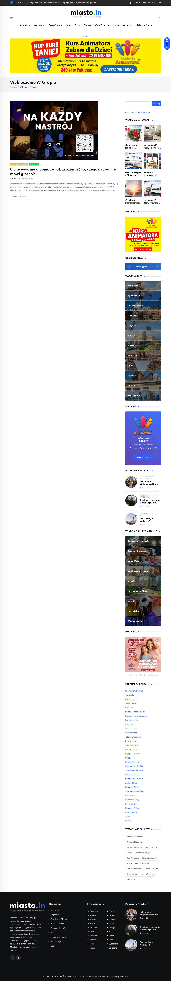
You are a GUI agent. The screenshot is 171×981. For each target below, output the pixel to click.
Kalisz (153, 514)
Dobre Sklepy (130, 804)
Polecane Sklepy (132, 749)
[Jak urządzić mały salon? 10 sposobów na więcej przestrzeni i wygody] (152, 133)
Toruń (92, 944)
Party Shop (129, 724)
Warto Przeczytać (102, 25)
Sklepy (128, 758)
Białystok (112, 919)
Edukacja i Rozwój (58, 928)
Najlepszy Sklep (132, 787)
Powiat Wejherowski (134, 869)
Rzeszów (93, 940)
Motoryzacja (56, 941)
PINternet (129, 708)
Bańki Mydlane (131, 733)
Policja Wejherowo (142, 863)
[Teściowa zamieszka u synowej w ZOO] (131, 500)
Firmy (116, 25)
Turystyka (55, 915)
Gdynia (129, 853)
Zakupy (87, 25)
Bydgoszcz (113, 944)
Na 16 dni (146, 112)
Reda (111, 940)
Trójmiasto (129, 695)
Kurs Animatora (131, 720)
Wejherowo (131, 879)
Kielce (111, 932)
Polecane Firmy (143, 25)
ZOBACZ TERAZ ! (143, 458)
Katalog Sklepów (132, 762)
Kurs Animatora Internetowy (136, 716)
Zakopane (113, 948)
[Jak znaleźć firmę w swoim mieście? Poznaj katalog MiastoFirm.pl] (152, 188)
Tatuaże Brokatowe (133, 737)
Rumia (149, 478)
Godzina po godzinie (133, 112)
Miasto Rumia (130, 699)
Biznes (77, 25)
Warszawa (144, 497)
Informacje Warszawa (134, 691)
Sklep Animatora (132, 728)
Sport (68, 25)
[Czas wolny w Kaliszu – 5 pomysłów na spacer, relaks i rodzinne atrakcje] (131, 519)
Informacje (55, 910)
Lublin (111, 923)
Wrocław (93, 927)
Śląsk (127, 816)
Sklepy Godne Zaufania (134, 766)
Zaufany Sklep (131, 783)
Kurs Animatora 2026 (150, 858)
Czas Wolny (144, 495)
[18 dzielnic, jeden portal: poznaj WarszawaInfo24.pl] (152, 160)
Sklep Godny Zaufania (134, 770)
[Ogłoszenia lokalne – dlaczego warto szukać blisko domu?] (133, 133)
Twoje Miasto (54, 25)
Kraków (93, 915)
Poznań (128, 821)
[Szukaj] (160, 18)
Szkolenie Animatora (135, 874)
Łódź (92, 932)
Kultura (53, 932)
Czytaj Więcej (19, 197)
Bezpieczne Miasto (147, 477)
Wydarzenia (39, 25)
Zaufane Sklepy (131, 745)
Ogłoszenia (128, 25)
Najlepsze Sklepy (132, 754)
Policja (129, 863)
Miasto (143, 478)
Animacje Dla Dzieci (134, 842)
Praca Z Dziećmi (152, 869)
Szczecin (112, 915)
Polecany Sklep (131, 795)
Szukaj (156, 104)
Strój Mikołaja (130, 741)
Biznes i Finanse (57, 924)
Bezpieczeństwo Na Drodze (137, 847)
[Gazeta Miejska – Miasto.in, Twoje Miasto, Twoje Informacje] (133, 160)
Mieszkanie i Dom (58, 937)
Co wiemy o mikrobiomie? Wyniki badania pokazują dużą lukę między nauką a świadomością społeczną (62, 3)
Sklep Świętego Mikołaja (135, 712)
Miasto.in (24, 25)
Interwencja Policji (142, 853)
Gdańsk (154, 847)
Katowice (93, 936)
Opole (111, 936)
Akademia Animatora (135, 837)
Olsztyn (112, 927)
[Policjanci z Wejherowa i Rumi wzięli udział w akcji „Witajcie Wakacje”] (131, 482)
